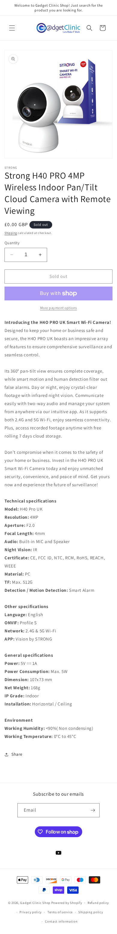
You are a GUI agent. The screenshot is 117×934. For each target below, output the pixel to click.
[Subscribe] (92, 810)
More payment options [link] (58, 308)
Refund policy (98, 903)
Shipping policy (90, 912)
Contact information (61, 921)
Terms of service (60, 912)
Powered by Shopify (66, 903)
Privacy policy (31, 912)
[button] (12, 28)
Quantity (12, 242)
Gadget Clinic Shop (35, 903)
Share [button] (16, 754)
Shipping (10, 233)
